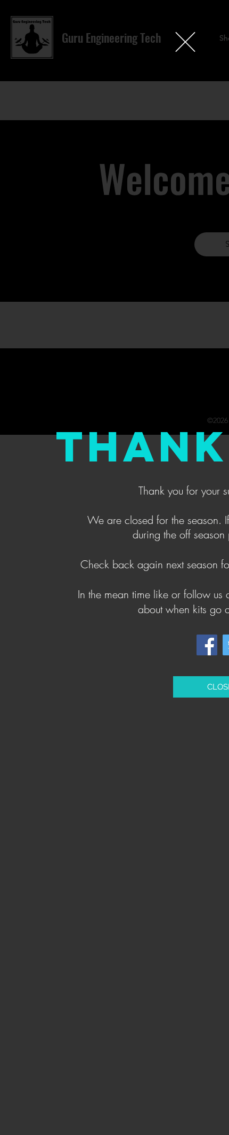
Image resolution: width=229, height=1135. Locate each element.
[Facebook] (207, 645)
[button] (185, 42)
